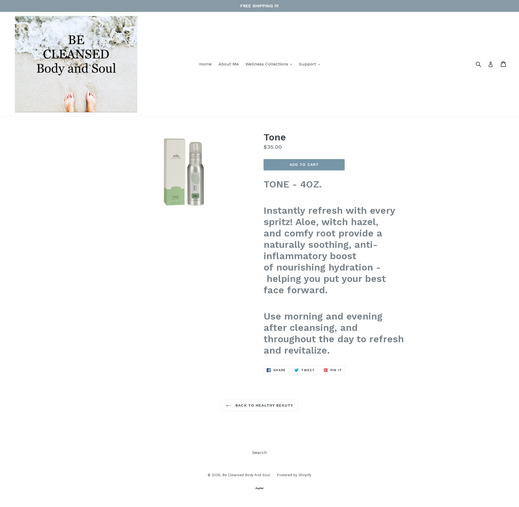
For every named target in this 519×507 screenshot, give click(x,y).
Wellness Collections (270, 64)
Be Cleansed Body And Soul (246, 475)
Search (259, 452)
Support (311, 64)
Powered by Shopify (294, 475)
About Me (228, 64)
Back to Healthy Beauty (263, 405)
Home (205, 64)
